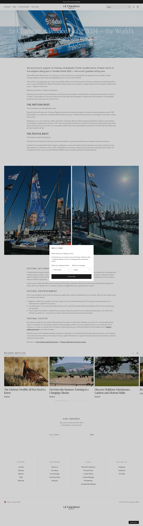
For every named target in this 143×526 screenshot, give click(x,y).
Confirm (71, 276)
